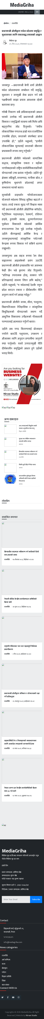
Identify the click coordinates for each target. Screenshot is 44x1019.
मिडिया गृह (13, 40)
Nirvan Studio (31, 1015)
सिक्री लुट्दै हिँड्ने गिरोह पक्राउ (27, 464)
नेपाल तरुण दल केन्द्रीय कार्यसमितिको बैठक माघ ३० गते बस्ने (20, 789)
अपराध (20, 467)
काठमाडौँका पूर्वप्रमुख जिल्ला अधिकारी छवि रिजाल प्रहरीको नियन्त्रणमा (27, 478)
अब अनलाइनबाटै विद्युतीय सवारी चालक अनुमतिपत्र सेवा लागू (28, 427)
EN (37, 12)
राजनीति (15, 23)
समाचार (21, 444)
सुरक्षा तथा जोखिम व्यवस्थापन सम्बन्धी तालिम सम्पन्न (27, 440)
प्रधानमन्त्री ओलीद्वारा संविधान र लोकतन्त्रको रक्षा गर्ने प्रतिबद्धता (22, 695)
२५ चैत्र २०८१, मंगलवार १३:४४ (20, 44)
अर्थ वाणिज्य (6, 959)
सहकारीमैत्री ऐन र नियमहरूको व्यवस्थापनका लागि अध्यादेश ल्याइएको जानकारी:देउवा (20, 742)
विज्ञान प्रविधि (22, 431)
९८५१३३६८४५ (8, 937)
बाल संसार (5, 985)
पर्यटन (4, 972)
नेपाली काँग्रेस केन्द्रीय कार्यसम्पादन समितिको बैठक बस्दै (20, 600)
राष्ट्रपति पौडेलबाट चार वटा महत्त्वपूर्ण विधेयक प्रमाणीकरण (20, 648)
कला (3, 964)
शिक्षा (4, 980)
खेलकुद (4, 968)
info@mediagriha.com (13, 942)
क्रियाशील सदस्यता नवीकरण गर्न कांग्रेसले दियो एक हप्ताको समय (28, 452)
